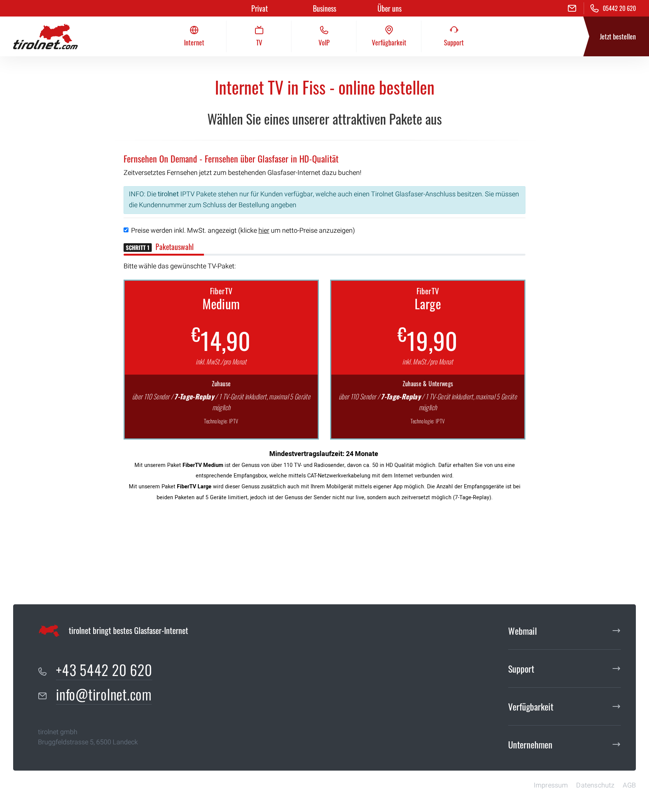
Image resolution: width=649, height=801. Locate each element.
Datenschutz (595, 785)
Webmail (522, 630)
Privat (259, 8)
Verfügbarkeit (530, 706)
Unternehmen (530, 744)
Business (324, 8)
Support (521, 668)
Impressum (551, 785)
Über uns (389, 8)
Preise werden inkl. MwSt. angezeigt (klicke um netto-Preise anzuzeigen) (243, 231)
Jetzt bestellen (618, 36)
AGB (629, 785)
